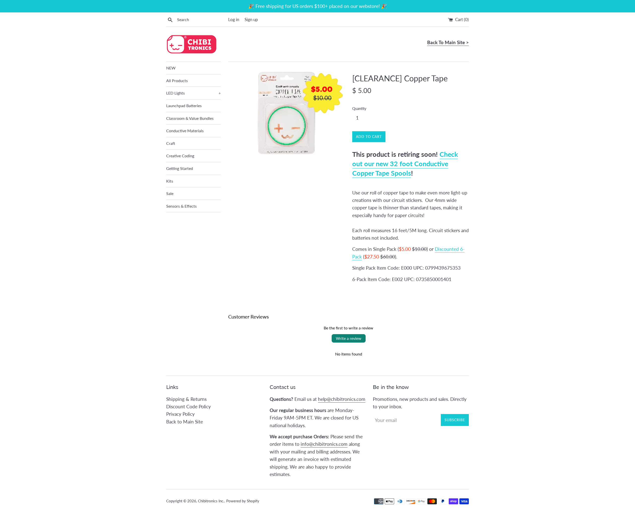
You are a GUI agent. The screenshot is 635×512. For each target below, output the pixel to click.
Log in (233, 19)
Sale (169, 193)
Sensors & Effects (181, 206)
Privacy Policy (180, 414)
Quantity (359, 108)
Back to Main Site (184, 421)
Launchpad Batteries (184, 105)
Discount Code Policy (188, 406)
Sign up (251, 19)
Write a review (348, 338)
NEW (171, 67)
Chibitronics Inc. (211, 501)
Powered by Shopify (242, 501)
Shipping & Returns (186, 399)
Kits (169, 181)
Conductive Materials (185, 130)
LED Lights (193, 93)
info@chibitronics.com (324, 444)
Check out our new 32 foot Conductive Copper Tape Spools (405, 163)
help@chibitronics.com (341, 399)
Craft (170, 143)
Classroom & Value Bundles (190, 118)
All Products (177, 80)
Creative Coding (180, 155)
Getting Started (179, 168)
